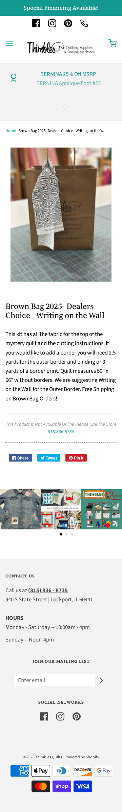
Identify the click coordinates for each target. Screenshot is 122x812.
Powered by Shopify (81, 757)
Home (10, 131)
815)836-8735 (61, 431)
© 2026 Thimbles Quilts (42, 757)
